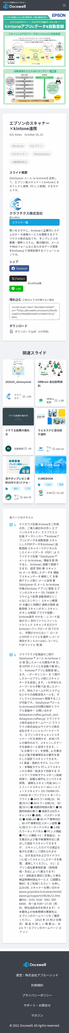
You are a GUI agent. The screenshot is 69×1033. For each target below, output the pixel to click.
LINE (18, 288)
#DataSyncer (42, 154)
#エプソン (36, 146)
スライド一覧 (20, 222)
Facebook (21, 268)
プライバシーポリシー (37, 995)
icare (48, 484)
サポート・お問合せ (37, 1005)
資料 (16, 488)
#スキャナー (19, 154)
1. (15, 525)
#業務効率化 (19, 162)
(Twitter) (20, 278)
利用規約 (37, 985)
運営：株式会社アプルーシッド (37, 975)
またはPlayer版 (34, 283)
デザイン (30, 488)
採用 (61, 484)
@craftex (14, 217)
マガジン (37, 1015)
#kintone (17, 146)
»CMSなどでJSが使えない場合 (38, 299)
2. (15, 655)
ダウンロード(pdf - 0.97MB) (32, 331)
